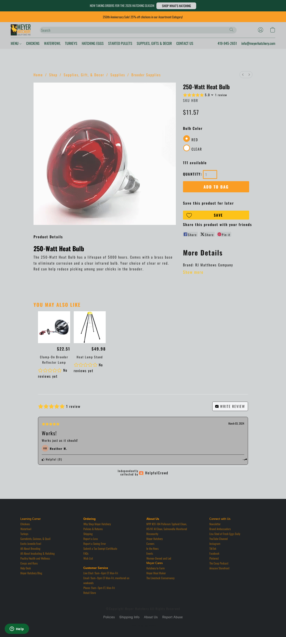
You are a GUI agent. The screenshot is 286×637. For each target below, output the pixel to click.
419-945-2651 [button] (227, 43)
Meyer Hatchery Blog (31, 573)
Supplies (117, 74)
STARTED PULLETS (120, 43)
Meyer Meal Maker (156, 573)
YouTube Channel (218, 538)
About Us (151, 617)
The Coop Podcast (218, 563)
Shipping (88, 533)
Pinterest (214, 558)
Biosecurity (152, 533)
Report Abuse (172, 617)
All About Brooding (30, 548)
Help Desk (25, 568)
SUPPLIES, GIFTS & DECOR (154, 43)
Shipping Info (129, 617)
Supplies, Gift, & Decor (84, 74)
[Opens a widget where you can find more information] (16, 629)
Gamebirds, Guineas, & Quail (35, 538)
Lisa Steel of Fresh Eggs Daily (224, 533)
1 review (221, 95)
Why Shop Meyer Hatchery (97, 524)
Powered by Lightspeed (143, 625)
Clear (196, 149)
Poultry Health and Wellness (35, 558)
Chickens (25, 524)
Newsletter (215, 524)
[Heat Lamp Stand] (90, 327)
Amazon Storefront (219, 568)
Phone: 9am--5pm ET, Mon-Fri (99, 587)
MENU (15, 43)
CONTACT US (184, 43)
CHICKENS (33, 43)
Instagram (214, 543)
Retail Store (89, 592)
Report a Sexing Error (94, 543)
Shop (53, 74)
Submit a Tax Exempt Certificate (100, 548)
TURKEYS (71, 43)
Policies (109, 617)
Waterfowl (25, 529)
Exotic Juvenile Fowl (30, 543)
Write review (232, 406)
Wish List (88, 558)
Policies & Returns (93, 529)
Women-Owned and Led (158, 558)
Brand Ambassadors (220, 529)
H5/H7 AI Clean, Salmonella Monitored (166, 529)
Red (194, 139)
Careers (150, 543)
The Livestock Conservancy (160, 578)
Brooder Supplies (146, 74)
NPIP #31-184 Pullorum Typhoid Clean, (166, 524)
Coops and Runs (29, 563)
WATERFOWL (52, 43)
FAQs (85, 553)
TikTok (212, 548)
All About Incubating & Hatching (37, 553)
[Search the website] (231, 30)
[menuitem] (243, 74)
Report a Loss (90, 538)
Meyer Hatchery (154, 538)
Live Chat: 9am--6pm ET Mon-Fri (100, 573)
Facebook (214, 553)
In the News (152, 548)
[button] (176, 5)
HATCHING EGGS (93, 43)
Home (38, 74)
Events (149, 553)
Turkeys (24, 533)
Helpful (51, 459)
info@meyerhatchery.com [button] (258, 43)
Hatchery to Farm (155, 568)
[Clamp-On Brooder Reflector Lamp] (54, 327)
